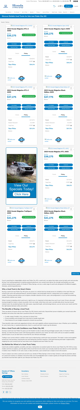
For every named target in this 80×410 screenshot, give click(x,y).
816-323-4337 (46, 1)
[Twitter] (77, 1)
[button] (34, 27)
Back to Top (75, 273)
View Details (14, 44)
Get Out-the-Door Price (29, 34)
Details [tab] (17, 53)
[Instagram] (75, 1)
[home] (59, 6)
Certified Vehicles (26, 378)
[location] (70, 1)
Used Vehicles (25, 376)
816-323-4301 (56, 1)
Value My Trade (63, 376)
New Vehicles (25, 374)
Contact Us (29, 44)
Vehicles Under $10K (27, 381)
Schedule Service (44, 374)
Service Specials (44, 376)
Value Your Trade (14, 47)
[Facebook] (74, 1)
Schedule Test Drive (29, 47)
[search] (62, 6)
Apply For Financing (64, 374)
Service (43, 371)
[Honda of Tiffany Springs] (15, 6)
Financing (62, 371)
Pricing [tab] (26, 53)
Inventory (25, 371)
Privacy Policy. (65, 403)
